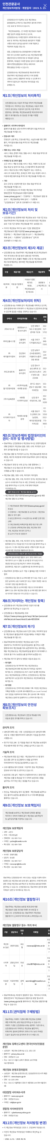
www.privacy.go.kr (12, 196)
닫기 (45, 5)
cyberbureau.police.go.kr (21, 1112)
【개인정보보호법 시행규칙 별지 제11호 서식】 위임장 (24, 554)
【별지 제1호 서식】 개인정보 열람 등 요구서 (21, 492)
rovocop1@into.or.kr (18, 864)
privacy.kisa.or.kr (17, 1054)
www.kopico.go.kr (18, 1076)
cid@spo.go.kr (15, 1102)
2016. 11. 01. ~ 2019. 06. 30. (15, 1139)
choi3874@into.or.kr (36, 964)
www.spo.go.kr (17, 1096)
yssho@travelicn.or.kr (18, 841)
